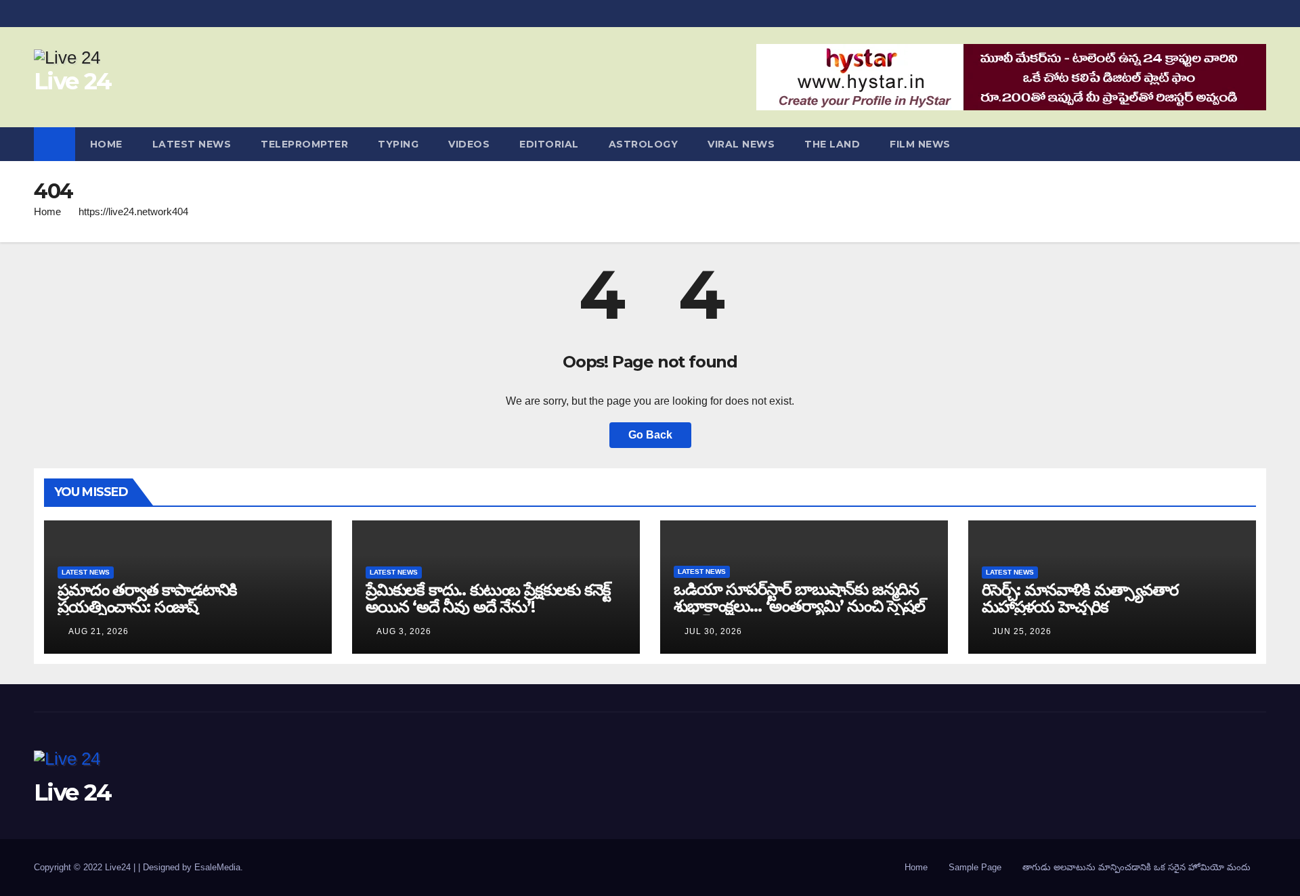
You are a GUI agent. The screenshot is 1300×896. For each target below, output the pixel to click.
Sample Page (975, 867)
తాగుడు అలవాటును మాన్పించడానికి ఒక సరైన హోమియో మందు (1136, 867)
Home (47, 211)
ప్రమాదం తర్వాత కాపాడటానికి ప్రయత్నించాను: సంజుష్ (147, 598)
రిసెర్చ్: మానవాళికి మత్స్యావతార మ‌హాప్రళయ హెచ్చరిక (1080, 598)
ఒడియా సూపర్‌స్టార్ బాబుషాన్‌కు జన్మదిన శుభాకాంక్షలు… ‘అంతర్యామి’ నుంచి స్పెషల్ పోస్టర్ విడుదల (799, 606)
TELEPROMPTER (304, 144)
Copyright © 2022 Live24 (83, 867)
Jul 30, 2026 (713, 631)
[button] (1257, 144)
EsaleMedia (217, 867)
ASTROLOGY (643, 144)
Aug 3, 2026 (403, 631)
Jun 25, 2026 (1022, 631)
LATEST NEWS (192, 144)
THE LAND (832, 144)
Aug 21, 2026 (98, 631)
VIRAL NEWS (741, 144)
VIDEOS (469, 144)
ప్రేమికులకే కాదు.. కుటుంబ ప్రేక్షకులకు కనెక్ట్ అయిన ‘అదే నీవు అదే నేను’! (488, 598)
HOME (106, 144)
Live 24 (72, 81)
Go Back (650, 435)
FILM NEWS (920, 144)
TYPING (398, 144)
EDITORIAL (549, 144)
